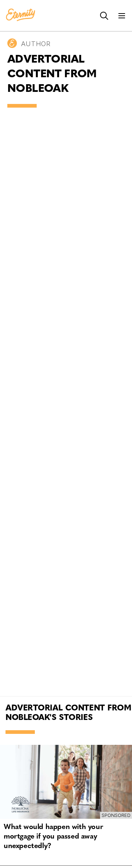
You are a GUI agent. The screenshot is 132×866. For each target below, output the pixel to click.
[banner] (20, 15)
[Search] (104, 15)
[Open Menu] (121, 15)
